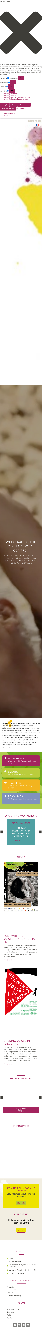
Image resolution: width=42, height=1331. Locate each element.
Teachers (14, 783)
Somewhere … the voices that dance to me (19, 938)
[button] (21, 33)
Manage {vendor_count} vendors (17, 98)
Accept (4, 105)
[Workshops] (5, 758)
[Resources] (5, 796)
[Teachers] (5, 782)
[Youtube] (28, 1325)
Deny (13, 105)
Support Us (21, 1214)
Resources (15, 796)
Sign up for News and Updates (21, 1189)
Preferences (24, 105)
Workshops (16, 758)
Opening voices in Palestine (17, 1042)
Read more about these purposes (17, 100)
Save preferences (8, 109)
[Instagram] (19, 1325)
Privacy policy (9, 113)
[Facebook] (15, 1325)
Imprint (7, 115)
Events (13, 771)
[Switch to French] (37, 124)
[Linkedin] (23, 1325)
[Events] (5, 771)
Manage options (10, 94)
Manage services (10, 96)
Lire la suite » (8, 960)
